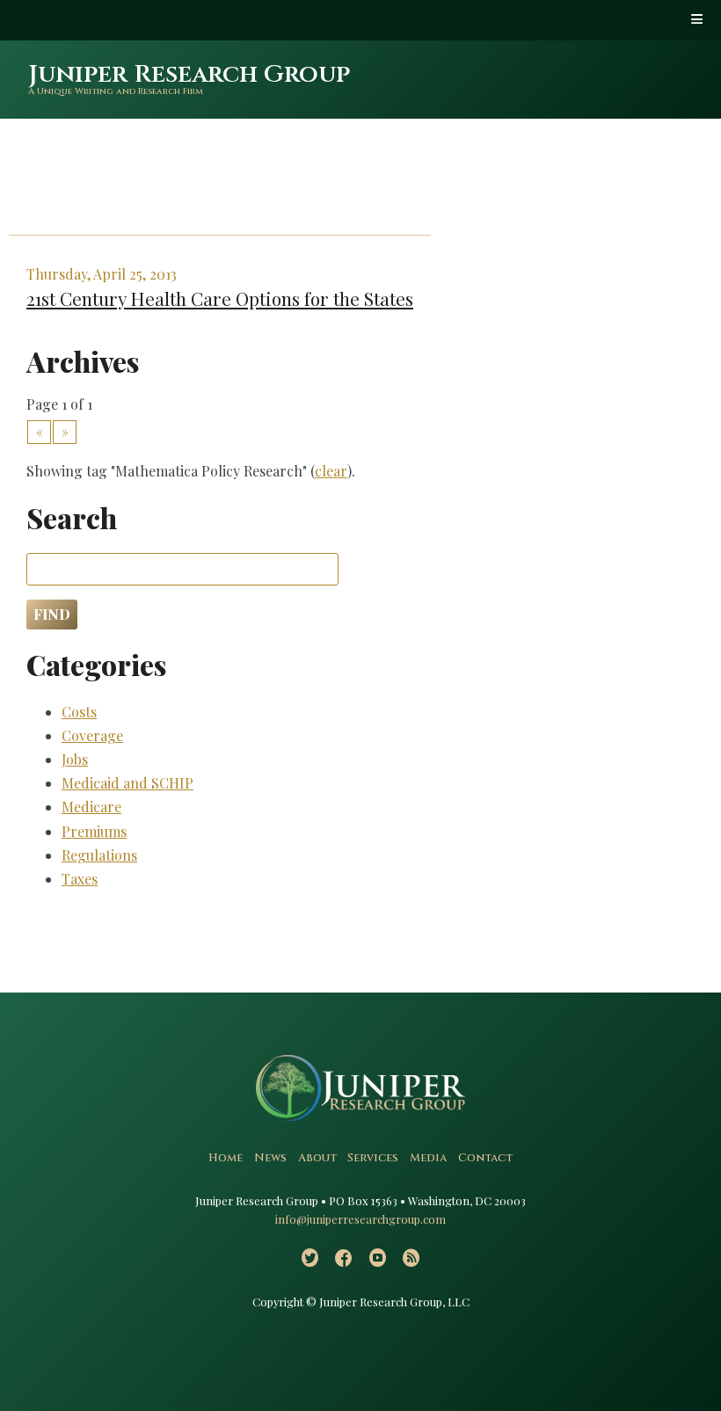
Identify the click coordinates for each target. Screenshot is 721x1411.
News (270, 1158)
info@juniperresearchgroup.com (360, 1218)
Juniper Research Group (189, 74)
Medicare (91, 806)
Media (428, 1158)
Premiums (94, 831)
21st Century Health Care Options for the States (219, 298)
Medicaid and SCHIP (127, 783)
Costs (79, 711)
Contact (485, 1158)
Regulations (99, 855)
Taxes (80, 878)
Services (372, 1158)
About (317, 1158)
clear (331, 471)
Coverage (92, 735)
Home (225, 1158)
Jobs (75, 759)
